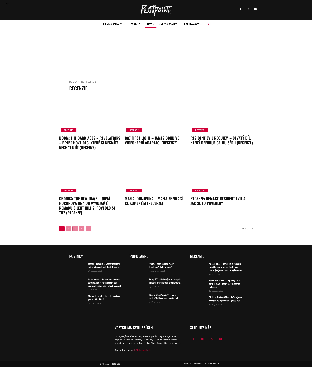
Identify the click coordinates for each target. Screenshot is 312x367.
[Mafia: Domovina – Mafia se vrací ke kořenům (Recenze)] (156, 175)
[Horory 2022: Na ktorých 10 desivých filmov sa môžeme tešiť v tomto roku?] (138, 283)
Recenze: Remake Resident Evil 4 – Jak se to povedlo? (219, 200)
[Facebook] (241, 9)
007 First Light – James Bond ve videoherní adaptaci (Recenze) (152, 140)
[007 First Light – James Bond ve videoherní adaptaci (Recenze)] (156, 114)
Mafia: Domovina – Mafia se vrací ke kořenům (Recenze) (154, 200)
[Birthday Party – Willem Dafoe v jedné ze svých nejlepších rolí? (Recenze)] (198, 301)
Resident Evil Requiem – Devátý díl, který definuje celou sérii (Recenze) (221, 140)
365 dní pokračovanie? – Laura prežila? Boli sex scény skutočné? (163, 296)
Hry (82, 81)
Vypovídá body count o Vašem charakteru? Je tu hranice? (161, 265)
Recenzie (68, 130)
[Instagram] (248, 9)
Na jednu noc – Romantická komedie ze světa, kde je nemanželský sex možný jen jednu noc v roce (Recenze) (104, 282)
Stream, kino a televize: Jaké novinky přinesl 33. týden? (104, 297)
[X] (211, 339)
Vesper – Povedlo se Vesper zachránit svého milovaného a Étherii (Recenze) (104, 265)
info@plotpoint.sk (141, 350)
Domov (73, 81)
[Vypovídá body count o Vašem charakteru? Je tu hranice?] (138, 268)
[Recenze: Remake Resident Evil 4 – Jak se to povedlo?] (221, 175)
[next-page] (88, 228)
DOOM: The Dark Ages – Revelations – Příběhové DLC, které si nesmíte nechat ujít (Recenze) (89, 142)
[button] (208, 24)
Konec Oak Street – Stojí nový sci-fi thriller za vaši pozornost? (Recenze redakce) (224, 284)
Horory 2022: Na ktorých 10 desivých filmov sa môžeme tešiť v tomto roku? (165, 281)
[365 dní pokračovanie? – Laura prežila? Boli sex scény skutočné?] (138, 299)
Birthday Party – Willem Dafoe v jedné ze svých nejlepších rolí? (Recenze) (225, 298)
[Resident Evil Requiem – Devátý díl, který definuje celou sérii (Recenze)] (221, 114)
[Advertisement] (156, 52)
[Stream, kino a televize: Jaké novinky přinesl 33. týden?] (77, 300)
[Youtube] (255, 9)
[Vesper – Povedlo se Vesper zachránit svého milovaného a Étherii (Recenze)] (77, 268)
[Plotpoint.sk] (156, 10)
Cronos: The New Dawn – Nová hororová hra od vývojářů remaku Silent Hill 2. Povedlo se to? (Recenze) (87, 205)
